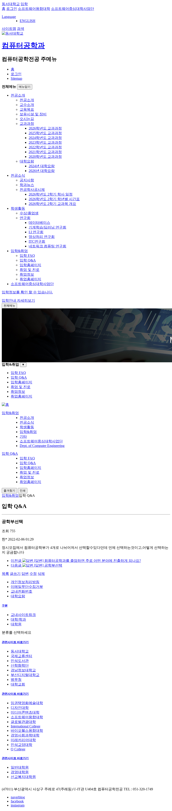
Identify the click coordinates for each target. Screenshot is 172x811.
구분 (5, 605)
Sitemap (16, 78)
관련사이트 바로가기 (15, 642)
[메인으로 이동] (5, 405)
